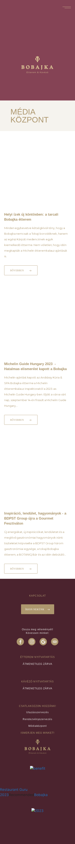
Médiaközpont (37, 725)
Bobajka (41, 795)
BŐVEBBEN (17, 270)
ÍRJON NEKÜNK (34, 609)
